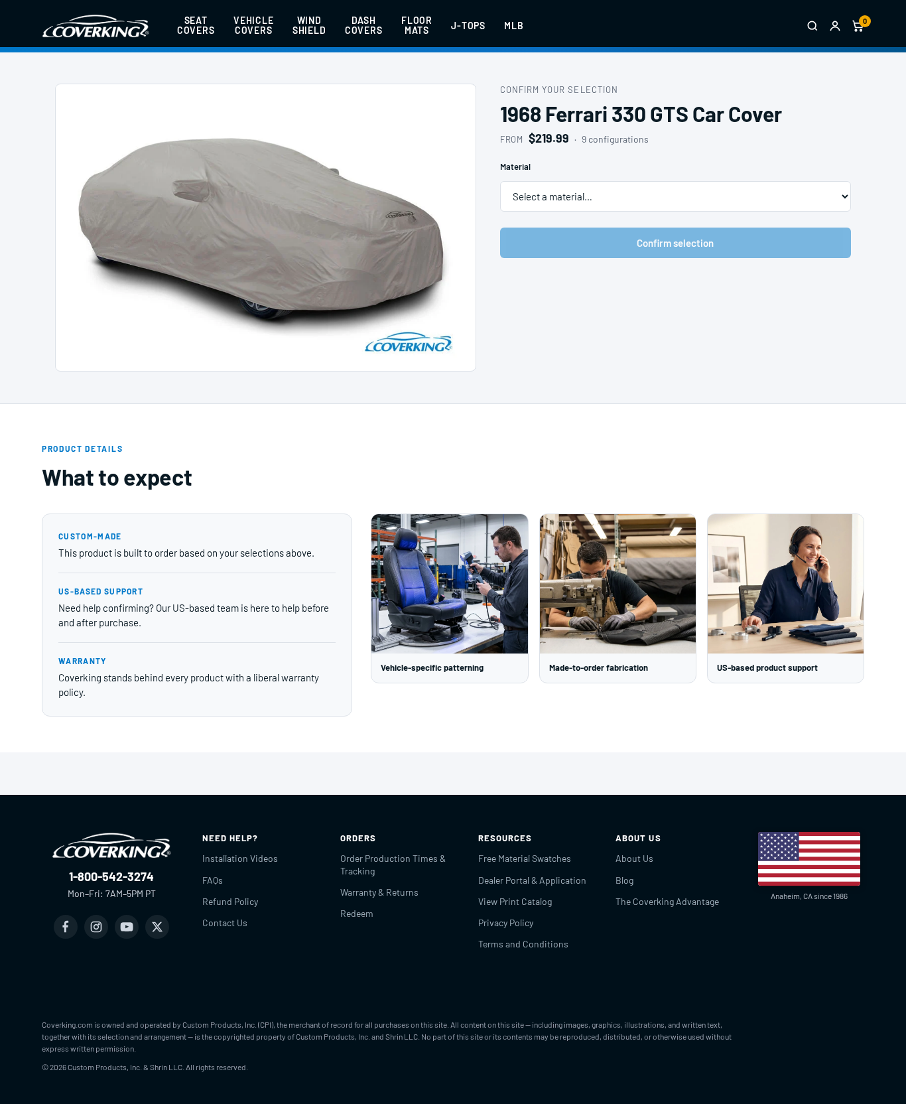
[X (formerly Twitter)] (157, 927)
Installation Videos (240, 858)
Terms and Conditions (523, 943)
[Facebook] (66, 927)
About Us (634, 858)
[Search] (812, 26)
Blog (624, 880)
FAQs (212, 880)
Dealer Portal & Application (532, 880)
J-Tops (468, 25)
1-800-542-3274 (111, 876)
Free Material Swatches (524, 858)
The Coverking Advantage (667, 901)
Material (515, 166)
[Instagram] (96, 927)
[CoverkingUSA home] (95, 26)
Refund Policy (230, 901)
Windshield (309, 25)
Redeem (356, 913)
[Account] (835, 26)
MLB (514, 25)
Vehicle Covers (253, 25)
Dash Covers (364, 25)
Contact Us (224, 922)
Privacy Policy (505, 922)
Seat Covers (196, 25)
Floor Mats (416, 25)
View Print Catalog (515, 901)
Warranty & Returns (379, 892)
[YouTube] (127, 927)
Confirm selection (675, 243)
